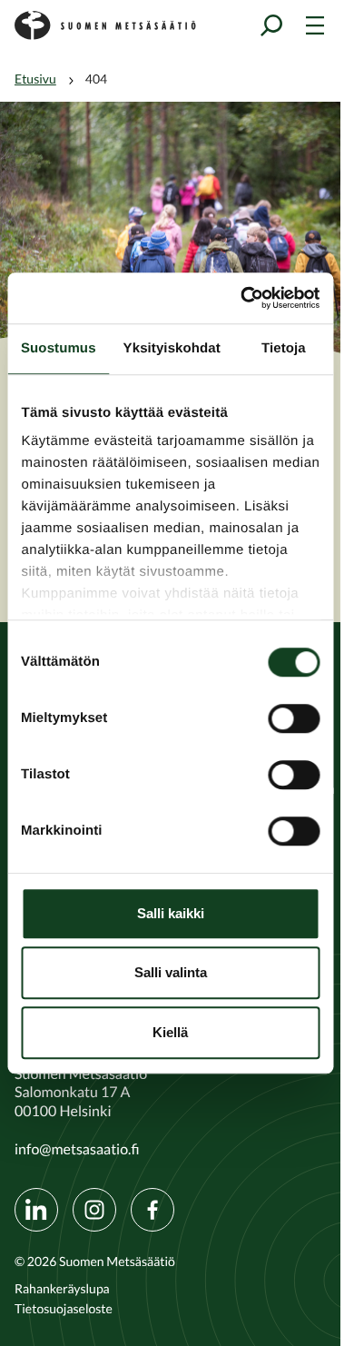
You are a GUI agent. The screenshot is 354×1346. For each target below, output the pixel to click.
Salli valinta (170, 972)
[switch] (294, 718)
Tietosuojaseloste (64, 1308)
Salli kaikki (170, 913)
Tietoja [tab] (283, 348)
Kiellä (170, 1032)
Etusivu (35, 79)
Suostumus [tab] (58, 348)
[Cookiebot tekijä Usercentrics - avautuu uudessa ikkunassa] (242, 298)
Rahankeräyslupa (62, 1289)
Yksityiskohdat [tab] (172, 348)
